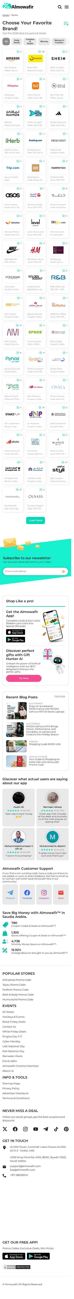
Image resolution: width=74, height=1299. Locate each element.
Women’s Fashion (59, 41)
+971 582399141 (19, 1174)
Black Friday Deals (13, 1021)
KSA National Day (13, 1051)
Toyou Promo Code (14, 984)
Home (5, 15)
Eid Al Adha (9, 1060)
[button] (10, 894)
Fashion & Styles (30, 41)
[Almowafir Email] (4, 1167)
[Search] (60, 7)
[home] (18, 6)
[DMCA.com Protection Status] (35, 1267)
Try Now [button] (24, 678)
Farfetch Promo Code (15, 989)
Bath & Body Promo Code (18, 994)
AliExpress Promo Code (16, 979)
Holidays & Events (13, 1016)
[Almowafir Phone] (4, 1176)
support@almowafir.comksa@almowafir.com (25, 1167)
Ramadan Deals (12, 1056)
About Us (8, 1070)
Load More (35, 520)
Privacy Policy (10, 1088)
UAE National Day (13, 1046)
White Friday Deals (14, 1031)
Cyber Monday (11, 1041)
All (6, 41)
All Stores (8, 1011)
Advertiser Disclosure (15, 1093)
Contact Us (9, 1026)
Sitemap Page (11, 1083)
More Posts (59, 696)
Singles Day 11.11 (12, 1036)
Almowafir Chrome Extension (20, 1065)
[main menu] (66, 7)
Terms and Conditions (15, 1098)
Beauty (44, 41)
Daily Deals (17, 41)
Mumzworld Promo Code (17, 999)
